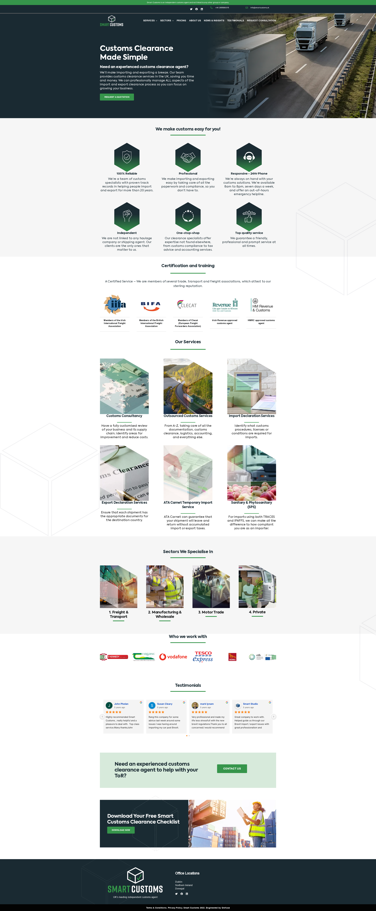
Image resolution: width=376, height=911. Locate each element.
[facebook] (196, 9)
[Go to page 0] (186, 735)
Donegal (179, 888)
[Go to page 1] (189, 735)
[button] (102, 657)
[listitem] (148, 81)
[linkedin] (202, 9)
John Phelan (164, 703)
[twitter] (191, 9)
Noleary (118, 703)
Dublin (178, 882)
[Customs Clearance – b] (135, 867)
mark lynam (250, 703)
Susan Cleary (207, 703)
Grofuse (226, 908)
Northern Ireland (184, 885)
